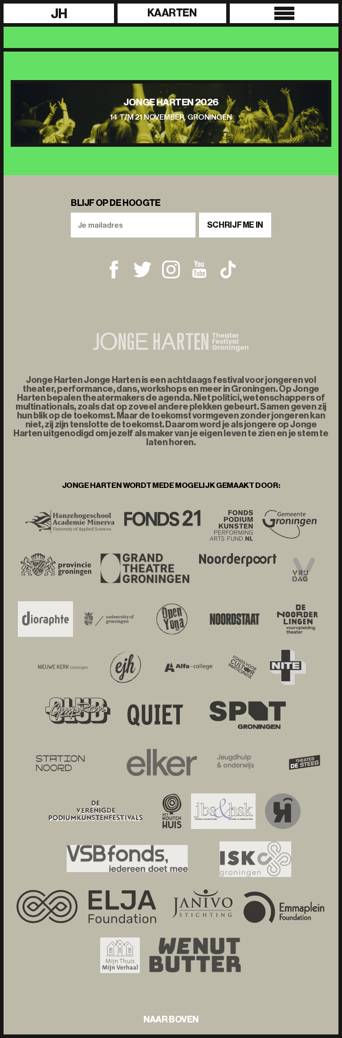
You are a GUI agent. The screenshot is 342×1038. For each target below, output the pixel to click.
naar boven (171, 1019)
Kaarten (172, 13)
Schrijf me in (235, 225)
